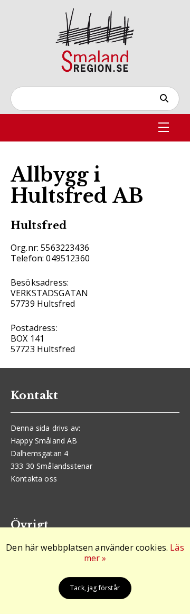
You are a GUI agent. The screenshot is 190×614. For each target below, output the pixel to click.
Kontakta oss (34, 479)
